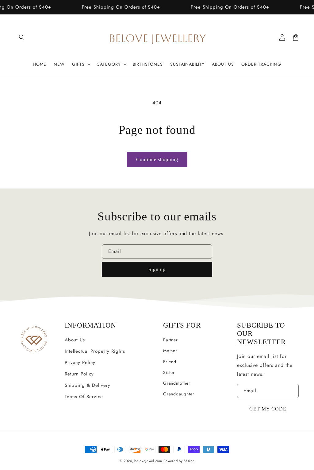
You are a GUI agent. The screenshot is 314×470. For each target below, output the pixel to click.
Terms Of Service (84, 396)
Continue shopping (157, 159)
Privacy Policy (80, 362)
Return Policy (79, 374)
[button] (22, 37)
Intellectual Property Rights (95, 351)
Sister (169, 372)
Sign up (157, 269)
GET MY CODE (267, 408)
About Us (75, 339)
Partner (170, 340)
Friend (170, 362)
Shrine (189, 460)
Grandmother (177, 383)
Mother (170, 351)
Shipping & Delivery (87, 385)
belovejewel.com (148, 460)
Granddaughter (178, 394)
